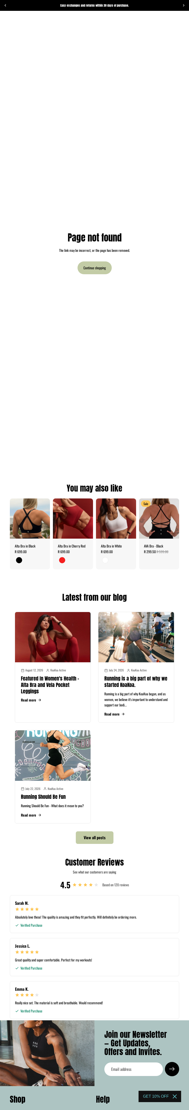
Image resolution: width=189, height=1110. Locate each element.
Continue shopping (94, 267)
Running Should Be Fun (43, 797)
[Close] (175, 1096)
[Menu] (5, 21)
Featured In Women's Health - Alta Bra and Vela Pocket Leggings (50, 685)
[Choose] (42, 531)
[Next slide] (183, 5)
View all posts (95, 837)
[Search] (16, 21)
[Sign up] (172, 1069)
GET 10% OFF (156, 1096)
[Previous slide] (5, 5)
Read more (28, 700)
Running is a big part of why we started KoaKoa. (135, 682)
